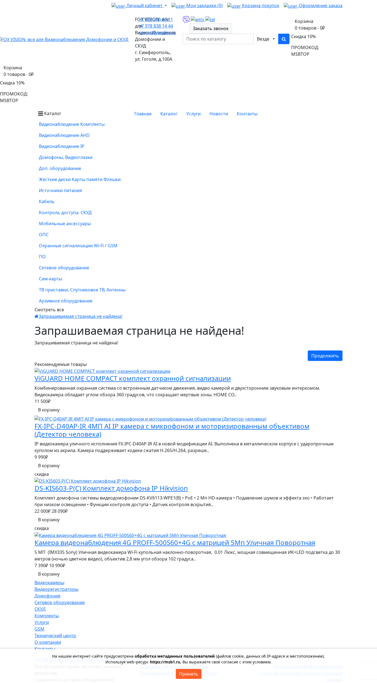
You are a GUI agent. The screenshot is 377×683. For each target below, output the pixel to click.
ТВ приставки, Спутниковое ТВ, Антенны (82, 290)
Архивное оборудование (65, 301)
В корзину (49, 410)
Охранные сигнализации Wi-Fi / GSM (78, 246)
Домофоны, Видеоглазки (65, 157)
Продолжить (325, 356)
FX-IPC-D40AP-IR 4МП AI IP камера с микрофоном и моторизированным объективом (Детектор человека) (171, 429)
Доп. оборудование (60, 168)
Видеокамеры (49, 583)
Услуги (41, 622)
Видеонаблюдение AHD (64, 135)
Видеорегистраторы (56, 589)
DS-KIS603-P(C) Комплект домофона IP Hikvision (111, 488)
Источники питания (60, 190)
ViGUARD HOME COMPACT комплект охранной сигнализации (132, 378)
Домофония (47, 596)
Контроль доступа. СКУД (65, 212)
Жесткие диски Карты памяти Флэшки (80, 179)
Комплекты (46, 616)
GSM (39, 629)
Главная (143, 114)
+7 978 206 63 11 (156, 19)
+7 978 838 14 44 (156, 26)
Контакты (247, 114)
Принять (188, 674)
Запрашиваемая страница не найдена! (80, 316)
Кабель (47, 201)
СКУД (40, 609)
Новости (218, 114)
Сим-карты (50, 279)
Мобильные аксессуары (65, 223)
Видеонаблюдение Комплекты (72, 124)
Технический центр (55, 635)
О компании (47, 642)
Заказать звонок (211, 28)
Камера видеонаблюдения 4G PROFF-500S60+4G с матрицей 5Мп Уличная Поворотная (174, 542)
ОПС (44, 235)
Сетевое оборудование (64, 268)
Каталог (168, 114)
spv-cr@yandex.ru (157, 33)
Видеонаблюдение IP (61, 146)
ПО (42, 257)
